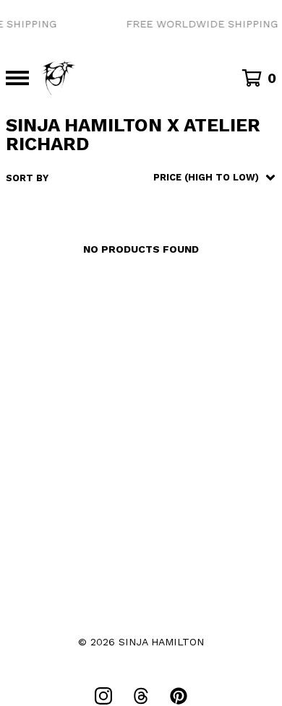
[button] (141, 24)
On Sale (153, 233)
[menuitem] (141, 177)
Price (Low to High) (184, 351)
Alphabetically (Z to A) (195, 292)
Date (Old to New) (181, 331)
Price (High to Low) (184, 370)
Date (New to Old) (181, 311)
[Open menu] (17, 78)
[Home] (58, 78)
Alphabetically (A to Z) (195, 272)
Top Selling (164, 253)
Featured (157, 213)
